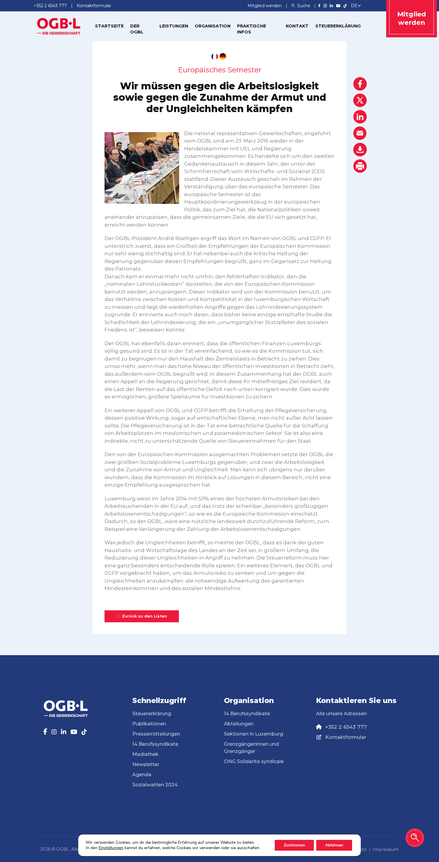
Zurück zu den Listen (144, 616)
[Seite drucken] (360, 166)
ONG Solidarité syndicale (254, 761)
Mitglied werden (265, 5)
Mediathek (145, 754)
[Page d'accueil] (59, 26)
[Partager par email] (360, 133)
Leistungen (173, 26)
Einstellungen (111, 848)
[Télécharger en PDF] (360, 149)
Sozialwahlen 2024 (155, 785)
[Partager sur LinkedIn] (360, 116)
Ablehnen (334, 845)
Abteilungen (239, 724)
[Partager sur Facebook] (360, 84)
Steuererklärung (338, 26)
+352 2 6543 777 (346, 727)
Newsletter (145, 764)
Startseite (109, 26)
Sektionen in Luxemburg (253, 734)
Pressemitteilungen (156, 734)
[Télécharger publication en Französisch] (214, 56)
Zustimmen (294, 845)
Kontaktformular (345, 737)
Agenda (141, 774)
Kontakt (297, 26)
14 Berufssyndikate (155, 744)
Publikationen (149, 724)
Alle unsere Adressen (341, 713)
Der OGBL (136, 29)
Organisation (213, 26)
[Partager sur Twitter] (360, 100)
